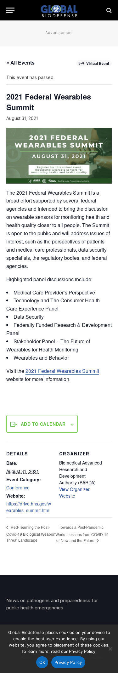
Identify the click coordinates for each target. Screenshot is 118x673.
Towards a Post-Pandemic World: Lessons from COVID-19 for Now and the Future (82, 533)
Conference (18, 487)
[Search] (108, 10)
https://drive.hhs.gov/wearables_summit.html (28, 506)
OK (42, 662)
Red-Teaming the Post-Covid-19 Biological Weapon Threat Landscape (30, 533)
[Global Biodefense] (59, 10)
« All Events (20, 62)
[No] (110, 649)
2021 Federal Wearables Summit (62, 370)
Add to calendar (43, 424)
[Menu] (10, 10)
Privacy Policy (68, 662)
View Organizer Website (74, 492)
